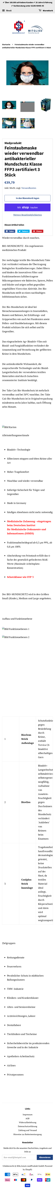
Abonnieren (44, 1157)
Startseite (6, 44)
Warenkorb (47, 10)
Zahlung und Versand (27, 1130)
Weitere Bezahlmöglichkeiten (27, 214)
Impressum (27, 1114)
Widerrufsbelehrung (27, 1122)
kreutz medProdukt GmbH (32, 1166)
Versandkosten (28, 187)
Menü (9, 10)
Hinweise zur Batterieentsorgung (27, 1134)
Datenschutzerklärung (27, 1126)
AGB (27, 1118)
